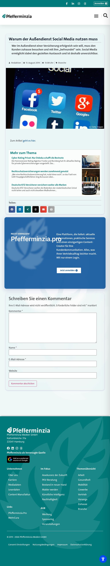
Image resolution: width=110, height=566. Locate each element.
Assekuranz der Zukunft (54, 475)
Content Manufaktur (19, 494)
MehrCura (13, 517)
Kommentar (16, 311)
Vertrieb (82, 494)
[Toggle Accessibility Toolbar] (103, 559)
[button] (96, 15)
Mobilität (83, 484)
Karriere (12, 479)
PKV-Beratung (49, 479)
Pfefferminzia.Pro (17, 513)
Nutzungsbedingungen (43, 544)
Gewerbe (83, 489)
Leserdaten (14, 489)
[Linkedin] (12, 448)
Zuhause (82, 504)
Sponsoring (48, 519)
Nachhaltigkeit (49, 499)
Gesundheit (84, 479)
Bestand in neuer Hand (54, 484)
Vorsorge (82, 499)
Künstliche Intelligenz (53, 494)
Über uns (13, 475)
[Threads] (21, 448)
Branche (62, 62)
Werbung (47, 514)
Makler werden (50, 489)
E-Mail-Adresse (17, 359)
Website (13, 371)
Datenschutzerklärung (81, 544)
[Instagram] (16, 448)
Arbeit (81, 475)
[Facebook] (8, 448)
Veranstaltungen (51, 524)
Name (13, 347)
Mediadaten (14, 484)
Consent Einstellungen (19, 544)
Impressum (62, 544)
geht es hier (29, 140)
